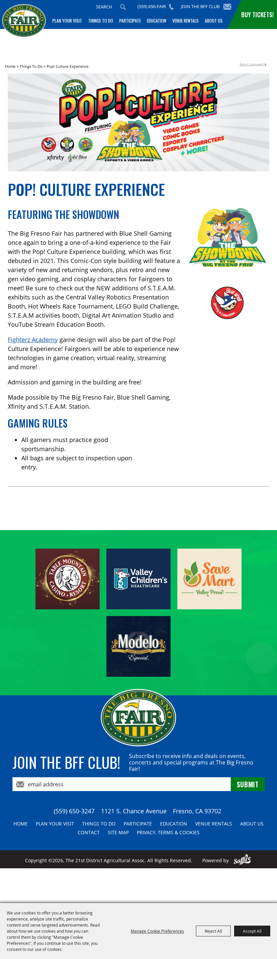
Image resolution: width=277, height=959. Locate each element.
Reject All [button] (213, 931)
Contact (89, 832)
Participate (130, 20)
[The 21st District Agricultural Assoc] (24, 26)
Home (10, 66)
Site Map (118, 832)
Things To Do (100, 20)
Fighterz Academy (33, 340)
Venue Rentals (185, 20)
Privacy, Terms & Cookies (168, 832)
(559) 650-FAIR (151, 6)
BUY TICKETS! (257, 14)
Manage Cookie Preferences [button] (157, 931)
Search (123, 7)
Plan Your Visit (67, 20)
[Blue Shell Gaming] (227, 302)
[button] (138, 124)
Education (156, 20)
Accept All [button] (252, 931)
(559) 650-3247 (74, 811)
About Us (214, 20)
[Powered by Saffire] (242, 860)
